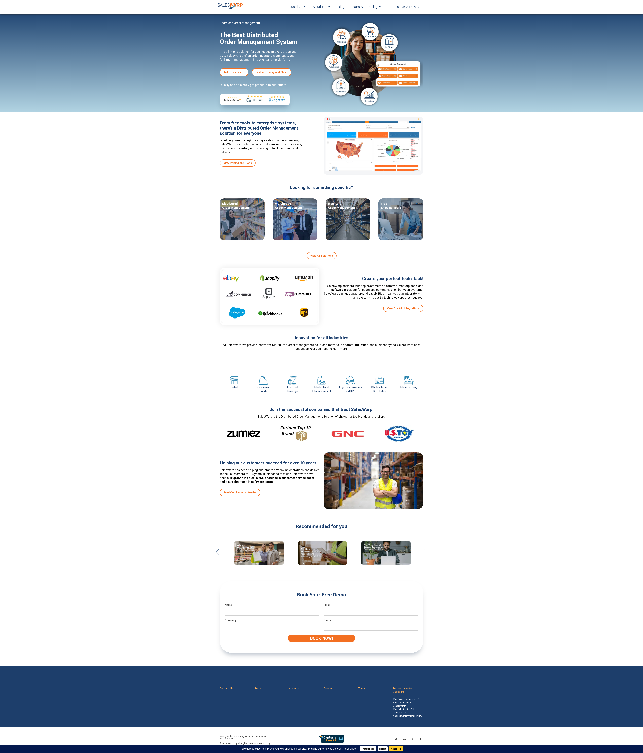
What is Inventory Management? (407, 716)
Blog (341, 7)
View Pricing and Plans (237, 163)
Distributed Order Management (235, 205)
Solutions (319, 7)
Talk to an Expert (234, 72)
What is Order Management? (406, 699)
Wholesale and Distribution (379, 389)
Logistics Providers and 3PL (350, 389)
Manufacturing (408, 387)
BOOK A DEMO (407, 7)
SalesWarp (232, 743)
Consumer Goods (263, 389)
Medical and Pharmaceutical (321, 389)
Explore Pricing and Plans (272, 72)
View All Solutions (321, 255)
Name (229, 605)
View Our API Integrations (403, 308)
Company (231, 620)
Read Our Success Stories (240, 492)
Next (425, 553)
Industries (294, 7)
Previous (217, 553)
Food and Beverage (292, 389)
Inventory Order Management (341, 205)
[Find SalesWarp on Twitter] (395, 739)
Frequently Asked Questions (403, 690)
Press (257, 688)
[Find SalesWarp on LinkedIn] (404, 739)
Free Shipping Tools (391, 205)
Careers (328, 688)
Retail (234, 387)
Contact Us (226, 688)
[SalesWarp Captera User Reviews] (331, 738)
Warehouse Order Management (288, 205)
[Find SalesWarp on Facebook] (420, 739)
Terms (362, 688)
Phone (328, 620)
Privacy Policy (263, 743)
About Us (294, 688)
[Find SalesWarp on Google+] (412, 739)
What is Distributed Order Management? (404, 711)
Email (328, 605)
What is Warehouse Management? (402, 704)
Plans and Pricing (364, 7)
